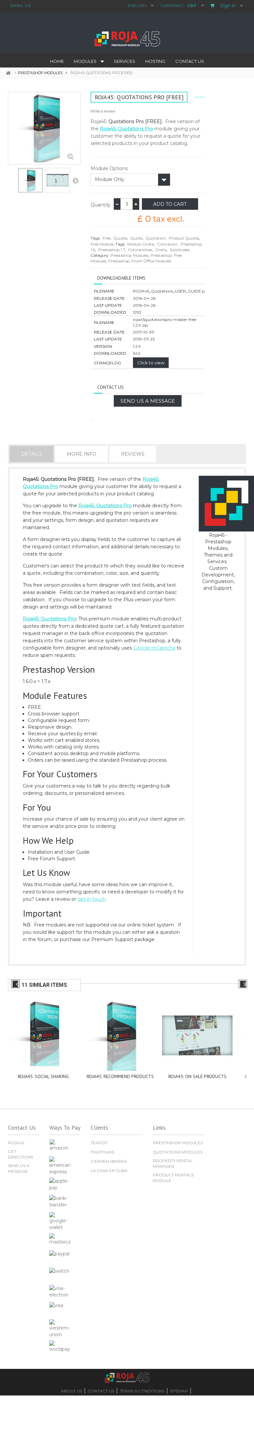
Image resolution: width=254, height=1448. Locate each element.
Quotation (156, 238)
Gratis (161, 249)
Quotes (120, 238)
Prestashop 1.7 (111, 249)
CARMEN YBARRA (109, 1161)
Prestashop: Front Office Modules (139, 260)
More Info (81, 454)
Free (106, 238)
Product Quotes (184, 238)
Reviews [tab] (133, 454)
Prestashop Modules (129, 255)
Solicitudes (180, 249)
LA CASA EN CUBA (109, 1170)
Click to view (150, 362)
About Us (71, 1390)
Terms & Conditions (142, 1390)
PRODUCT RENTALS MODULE (173, 1177)
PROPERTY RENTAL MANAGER (173, 1163)
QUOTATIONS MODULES (177, 1152)
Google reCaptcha (154, 648)
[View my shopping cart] (213, 6)
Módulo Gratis (140, 244)
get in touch (91, 899)
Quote (136, 238)
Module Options (109, 168)
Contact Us (189, 61)
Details (31, 454)
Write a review (102, 111)
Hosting (155, 61)
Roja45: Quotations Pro (126, 129)
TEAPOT (99, 1142)
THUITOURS (102, 1152)
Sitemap (179, 1390)
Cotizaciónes (140, 249)
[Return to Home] (11, 73)
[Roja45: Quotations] (30, 180)
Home (57, 61)
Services (124, 61)
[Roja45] (127, 38)
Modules (85, 61)
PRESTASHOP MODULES (178, 1142)
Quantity (100, 205)
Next (75, 180)
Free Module (102, 244)
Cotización (167, 244)
